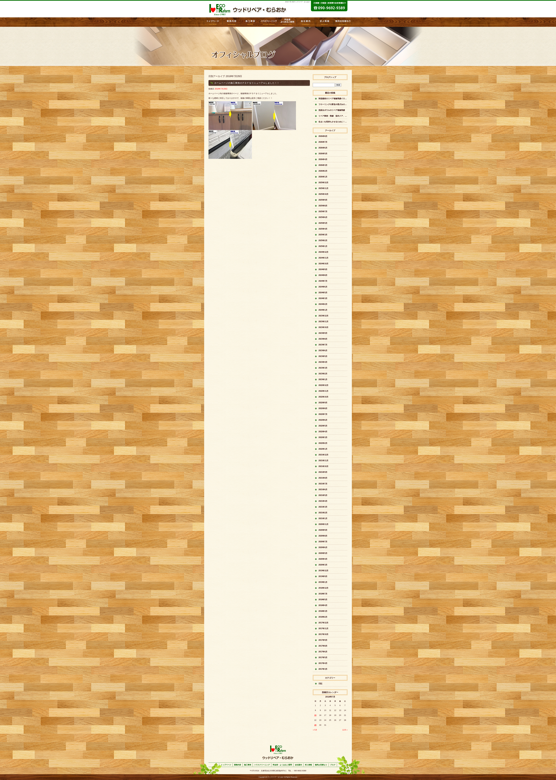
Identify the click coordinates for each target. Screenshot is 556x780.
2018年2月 (323, 617)
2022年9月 (323, 403)
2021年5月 (323, 495)
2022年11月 (323, 391)
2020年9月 (323, 530)
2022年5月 (323, 426)
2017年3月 (323, 669)
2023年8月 (323, 339)
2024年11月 (323, 258)
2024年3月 (323, 298)
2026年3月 (323, 165)
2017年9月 (323, 640)
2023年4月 (323, 362)
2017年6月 (323, 652)
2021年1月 (323, 518)
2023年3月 (323, 368)
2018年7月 (323, 594)
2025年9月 (323, 200)
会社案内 (306, 22)
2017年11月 (323, 628)
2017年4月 (323, 663)
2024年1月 (323, 310)
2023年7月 (323, 345)
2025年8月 (323, 206)
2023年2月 (323, 374)
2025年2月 (323, 240)
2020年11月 (323, 524)
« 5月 (315, 730)
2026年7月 (323, 142)
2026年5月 (323, 153)
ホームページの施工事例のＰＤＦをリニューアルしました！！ (246, 83)
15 (315, 715)
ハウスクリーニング (262, 765)
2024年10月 (323, 264)
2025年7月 (323, 211)
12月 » (345, 730)
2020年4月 (323, 559)
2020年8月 (323, 536)
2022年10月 (323, 397)
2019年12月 (323, 570)
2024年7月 (323, 281)
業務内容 (231, 22)
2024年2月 (323, 304)
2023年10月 (323, 327)
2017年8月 (323, 646)
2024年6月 (323, 287)
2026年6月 (323, 148)
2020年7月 (323, 542)
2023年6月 (323, 350)
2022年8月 (323, 408)
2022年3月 (323, 437)
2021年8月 (323, 478)
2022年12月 (323, 385)
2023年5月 (323, 356)
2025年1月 (323, 246)
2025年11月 (323, 188)
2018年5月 (323, 599)
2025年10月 (323, 194)
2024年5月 (323, 292)
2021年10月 (323, 466)
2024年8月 (323, 275)
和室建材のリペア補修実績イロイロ (333, 98)
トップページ (213, 22)
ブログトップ (330, 77)
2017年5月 (323, 657)
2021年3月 (323, 507)
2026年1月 (323, 177)
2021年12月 (323, 455)
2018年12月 (323, 588)
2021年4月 (323, 501)
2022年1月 (323, 449)
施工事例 (250, 22)
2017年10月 (323, 634)
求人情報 (324, 22)
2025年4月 (323, 229)
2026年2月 (323, 171)
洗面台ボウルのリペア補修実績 (332, 110)
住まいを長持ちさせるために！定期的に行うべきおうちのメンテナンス (333, 122)
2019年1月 (323, 582)
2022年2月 (323, 443)
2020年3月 (323, 565)
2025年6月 (323, 217)
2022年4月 (323, 431)
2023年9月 (323, 333)
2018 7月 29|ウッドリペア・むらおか (297, 2)
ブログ (332, 765)
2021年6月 (323, 489)
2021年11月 (323, 460)
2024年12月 (323, 252)
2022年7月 (323, 414)
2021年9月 (323, 472)
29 (315, 725)
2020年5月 (323, 553)
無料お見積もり (343, 22)
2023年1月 (323, 379)
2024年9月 (323, 269)
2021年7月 (323, 484)
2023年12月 (323, 316)
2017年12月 (323, 623)
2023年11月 (323, 321)
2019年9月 (323, 576)
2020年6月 (323, 547)
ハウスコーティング (268, 22)
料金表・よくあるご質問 (287, 22)
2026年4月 (323, 159)
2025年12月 (323, 182)
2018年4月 (323, 605)
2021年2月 (323, 513)
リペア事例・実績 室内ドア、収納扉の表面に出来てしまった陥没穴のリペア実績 (333, 116)
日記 (320, 683)
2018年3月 (323, 611)
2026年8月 (323, 136)
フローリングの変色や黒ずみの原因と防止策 (333, 104)
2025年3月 (323, 235)
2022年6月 (323, 420)
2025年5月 (323, 223)
